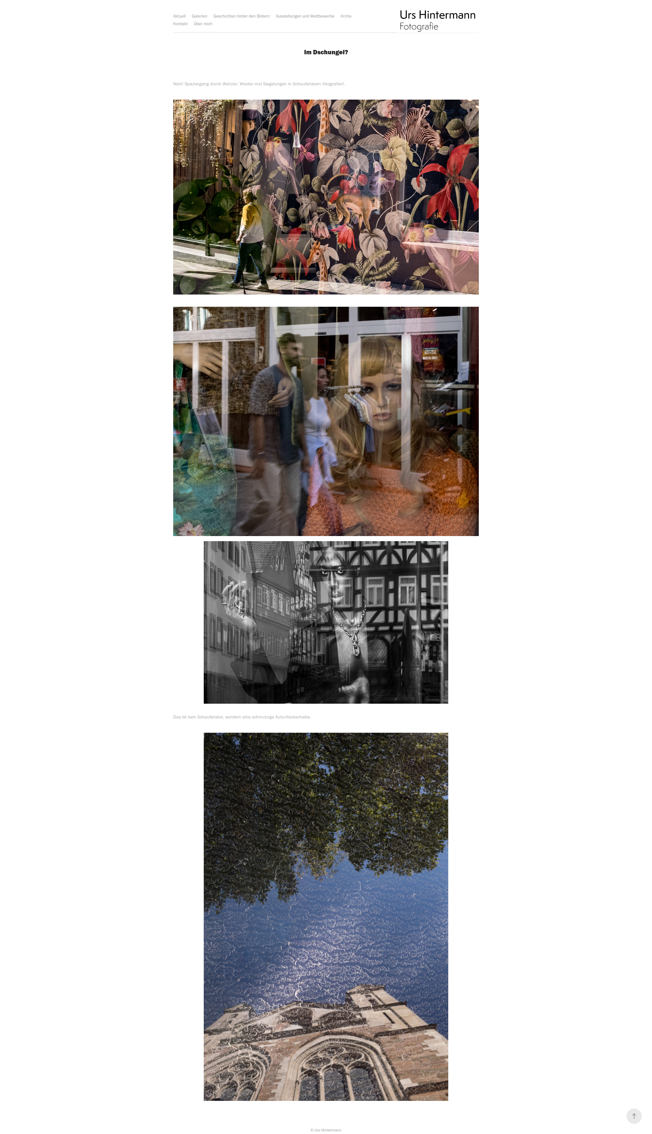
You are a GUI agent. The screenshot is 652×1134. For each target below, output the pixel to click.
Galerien (199, 16)
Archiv (346, 16)
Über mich (203, 23)
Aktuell (179, 16)
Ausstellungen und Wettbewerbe (305, 16)
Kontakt (180, 23)
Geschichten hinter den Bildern (241, 16)
